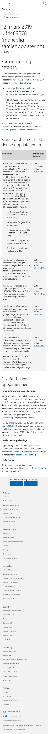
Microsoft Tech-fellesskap (11, 664)
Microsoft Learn (8, 655)
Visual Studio (7, 680)
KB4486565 (18, 79)
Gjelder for (7, 52)
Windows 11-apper (9, 521)
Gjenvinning (6, 554)
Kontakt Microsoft (8, 726)
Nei (31, 483)
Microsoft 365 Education (10, 582)
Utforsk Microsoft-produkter (11, 517)
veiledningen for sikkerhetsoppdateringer (20, 129)
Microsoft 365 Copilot (10, 631)
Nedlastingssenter (8, 537)
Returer (5, 546)
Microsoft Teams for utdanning (12, 578)
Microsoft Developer (9, 651)
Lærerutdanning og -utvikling (12, 590)
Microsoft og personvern (10, 700)
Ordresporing (7, 550)
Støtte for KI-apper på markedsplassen (15, 659)
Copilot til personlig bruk (10, 509)
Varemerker (38, 726)
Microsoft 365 (7, 513)
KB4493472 (39, 171)
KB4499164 (39, 314)
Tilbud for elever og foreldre (11, 595)
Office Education (8, 586)
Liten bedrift (7, 639)
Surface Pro (6, 497)
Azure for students (8, 599)
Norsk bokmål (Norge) (13, 712)
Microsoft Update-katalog (13, 435)
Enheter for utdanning (10, 574)
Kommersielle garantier (10, 558)
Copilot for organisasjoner (11, 505)
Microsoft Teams (8, 635)
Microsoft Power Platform (11, 672)
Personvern (19, 726)
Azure (5, 619)
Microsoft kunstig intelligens (12, 611)
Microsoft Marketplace (10, 668)
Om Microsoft (7, 696)
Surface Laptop (7, 501)
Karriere (5, 692)
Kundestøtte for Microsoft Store (13, 542)
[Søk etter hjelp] (9, 3)
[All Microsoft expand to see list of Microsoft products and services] (3, 3)
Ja (16, 483)
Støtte (5, 9)
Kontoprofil (6, 533)
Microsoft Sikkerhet (9, 615)
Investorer (6, 704)
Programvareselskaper (10, 676)
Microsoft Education (9, 570)
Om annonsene (7, 730)
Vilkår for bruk (28, 726)
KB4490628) (11, 425)
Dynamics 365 (7, 623)
